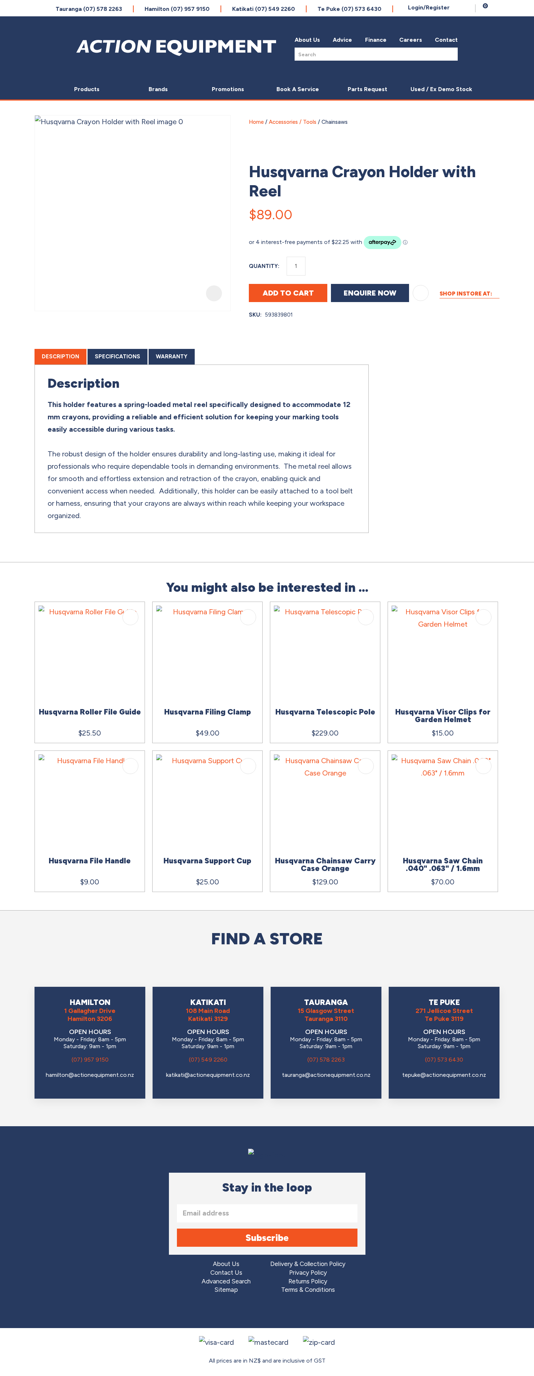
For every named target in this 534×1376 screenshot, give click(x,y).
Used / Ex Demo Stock (441, 89)
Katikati (263, 8)
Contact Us (226, 1272)
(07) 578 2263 (326, 1059)
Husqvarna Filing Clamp (207, 711)
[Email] (474, 211)
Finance (376, 39)
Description (60, 356)
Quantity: (264, 266)
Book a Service (297, 89)
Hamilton (177, 8)
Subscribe (267, 1237)
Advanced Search (226, 1281)
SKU (254, 315)
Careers (410, 39)
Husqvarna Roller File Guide (90, 711)
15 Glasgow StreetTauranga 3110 (326, 1015)
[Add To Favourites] (421, 293)
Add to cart (288, 293)
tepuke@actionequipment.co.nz (444, 1074)
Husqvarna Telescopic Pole (325, 711)
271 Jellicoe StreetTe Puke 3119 (444, 1015)
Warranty (171, 356)
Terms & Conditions (308, 1289)
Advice (342, 39)
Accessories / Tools (292, 122)
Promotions (228, 89)
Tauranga (89, 8)
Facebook (246, 1311)
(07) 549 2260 (208, 1059)
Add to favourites (130, 617)
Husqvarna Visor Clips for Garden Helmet (442, 715)
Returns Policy (307, 1281)
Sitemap (226, 1289)
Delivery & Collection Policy (307, 1264)
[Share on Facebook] (457, 211)
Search (450, 54)
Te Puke (349, 8)
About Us (307, 39)
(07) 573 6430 (444, 1059)
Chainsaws (334, 122)
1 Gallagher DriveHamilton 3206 (90, 1015)
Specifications (117, 356)
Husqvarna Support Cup (207, 860)
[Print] (491, 211)
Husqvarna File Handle (90, 860)
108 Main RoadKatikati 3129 (208, 1015)
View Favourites (468, 8)
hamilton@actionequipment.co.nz (90, 1074)
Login (429, 7)
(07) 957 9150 (90, 1059)
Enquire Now (370, 293)
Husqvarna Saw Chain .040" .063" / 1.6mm (443, 864)
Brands (158, 89)
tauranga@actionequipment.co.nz (326, 1074)
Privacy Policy (308, 1272)
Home (256, 122)
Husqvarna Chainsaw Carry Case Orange (325, 864)
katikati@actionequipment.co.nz (208, 1074)
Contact (446, 39)
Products (87, 89)
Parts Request (367, 89)
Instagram (267, 1311)
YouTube (287, 1311)
